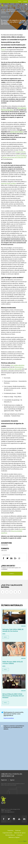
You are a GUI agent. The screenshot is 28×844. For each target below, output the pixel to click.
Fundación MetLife (20, 152)
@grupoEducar (8, 715)
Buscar (19, 1)
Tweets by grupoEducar (9, 718)
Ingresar (12, 780)
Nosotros (10, 830)
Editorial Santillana (21, 155)
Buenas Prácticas (4, 16)
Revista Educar (10, 835)
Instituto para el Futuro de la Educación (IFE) (14, 157)
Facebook (7, 727)
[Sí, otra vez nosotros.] (22, 839)
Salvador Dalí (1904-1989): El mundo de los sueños (13, 630)
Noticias (17, 830)
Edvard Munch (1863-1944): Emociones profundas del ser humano (13, 695)
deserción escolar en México (8, 183)
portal (21, 529)
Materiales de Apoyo (11, 9)
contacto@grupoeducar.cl (9, 812)
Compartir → (12, 573)
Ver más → (6, 637)
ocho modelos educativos (17, 365)
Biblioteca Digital (14, 837)
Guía (10, 16)
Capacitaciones (7, 833)
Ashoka (3, 49)
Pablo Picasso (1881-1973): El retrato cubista (13, 662)
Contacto (25, 1)
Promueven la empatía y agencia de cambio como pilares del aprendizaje (13, 12)
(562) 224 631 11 (8, 810)
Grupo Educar (3, 9)
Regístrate (4, 780)
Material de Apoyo (19, 833)
